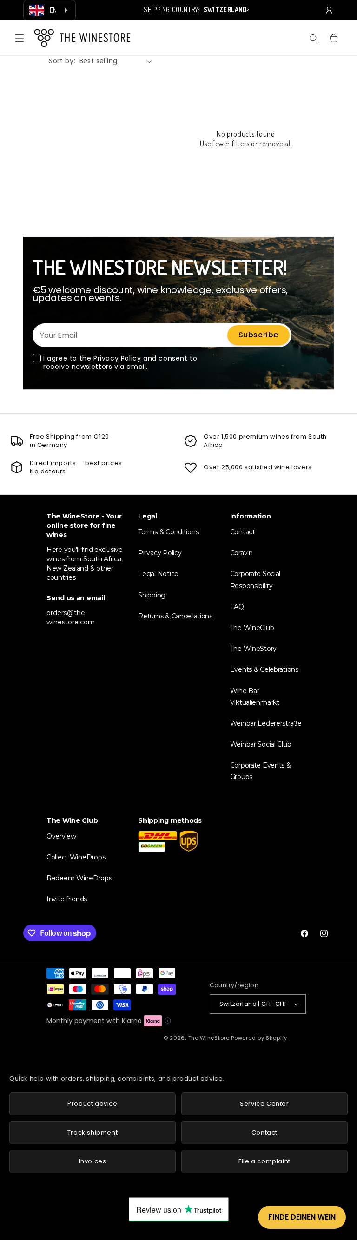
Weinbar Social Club (260, 744)
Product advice (92, 1103)
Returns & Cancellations (175, 616)
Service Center (264, 1103)
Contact (242, 532)
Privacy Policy (118, 358)
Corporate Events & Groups (260, 771)
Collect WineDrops (75, 857)
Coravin (241, 553)
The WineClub (252, 627)
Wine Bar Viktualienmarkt (254, 697)
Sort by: (62, 61)
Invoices (92, 1161)
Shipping (151, 595)
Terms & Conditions (168, 532)
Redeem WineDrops (79, 878)
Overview (61, 836)
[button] (19, 38)
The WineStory (253, 648)
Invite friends (66, 899)
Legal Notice (158, 574)
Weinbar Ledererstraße (266, 723)
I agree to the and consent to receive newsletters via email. (120, 362)
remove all (275, 143)
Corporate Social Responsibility (255, 580)
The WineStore (209, 1038)
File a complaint (264, 1161)
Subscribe (258, 334)
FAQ (237, 607)
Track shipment (92, 1132)
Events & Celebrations (264, 669)
